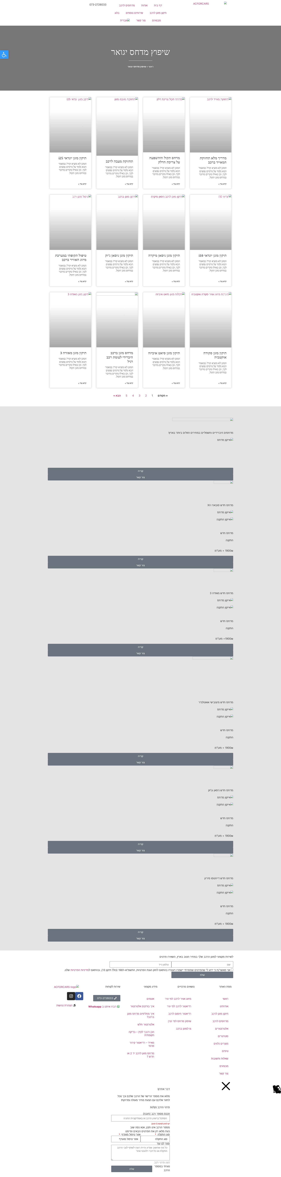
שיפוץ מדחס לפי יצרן (179, 1021)
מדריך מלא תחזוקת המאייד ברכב (213, 160)
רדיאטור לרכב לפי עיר (179, 1006)
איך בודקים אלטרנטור (142, 1006)
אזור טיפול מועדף (130, 1134)
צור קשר (141, 20)
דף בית (158, 5)
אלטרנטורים (221, 1028)
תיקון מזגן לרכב (158, 12)
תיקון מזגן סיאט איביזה (164, 353)
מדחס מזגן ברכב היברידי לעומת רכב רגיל (120, 357)
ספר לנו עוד (163, 1143)
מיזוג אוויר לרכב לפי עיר (178, 998)
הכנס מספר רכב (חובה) (156, 1113)
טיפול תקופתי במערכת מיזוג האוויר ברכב (70, 257)
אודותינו (224, 1006)
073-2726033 (97, 4)
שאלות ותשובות (219, 1058)
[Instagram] (71, 996)
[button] (4, 54)
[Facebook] (79, 996)
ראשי (150, 66)
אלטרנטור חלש (146, 1024)
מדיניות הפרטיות (80, 970)
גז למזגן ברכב (183, 1028)
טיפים (225, 1051)
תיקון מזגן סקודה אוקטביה (215, 355)
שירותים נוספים (134, 12)
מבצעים (156, 20)
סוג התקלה (163, 1134)
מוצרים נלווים (221, 1043)
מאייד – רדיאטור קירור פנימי (142, 1044)
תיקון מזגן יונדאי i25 (72, 158)
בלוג (117, 12)
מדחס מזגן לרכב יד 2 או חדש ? (140, 1055)
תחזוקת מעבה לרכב (119, 161)
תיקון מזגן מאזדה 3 (73, 353)
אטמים (150, 998)
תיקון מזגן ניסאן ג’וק (119, 255)
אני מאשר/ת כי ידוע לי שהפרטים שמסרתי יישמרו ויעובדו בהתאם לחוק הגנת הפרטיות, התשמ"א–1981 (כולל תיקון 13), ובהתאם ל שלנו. (147, 970)
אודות (144, 5)
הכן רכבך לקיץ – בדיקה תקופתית (141, 1033)
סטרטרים (223, 1036)
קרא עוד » (222, 184)
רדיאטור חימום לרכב (179, 1013)
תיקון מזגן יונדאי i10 (213, 255)
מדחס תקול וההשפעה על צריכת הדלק (164, 160)
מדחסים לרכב (127, 5)
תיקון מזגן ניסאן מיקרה (164, 255)
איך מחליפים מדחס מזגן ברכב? (140, 1015)
